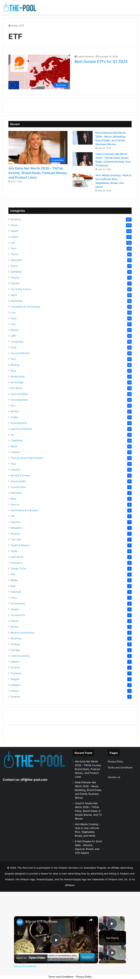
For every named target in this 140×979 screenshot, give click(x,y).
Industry (15, 469)
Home (14, 25)
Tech (13, 248)
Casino (15, 236)
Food (13, 318)
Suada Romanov (85, 56)
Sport (14, 295)
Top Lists (16, 539)
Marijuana (16, 527)
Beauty (15, 329)
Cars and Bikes (19, 393)
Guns (14, 597)
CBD (13, 335)
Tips (13, 324)
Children (15, 452)
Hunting (15, 644)
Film (13, 574)
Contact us (114, 777)
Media (14, 580)
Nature (15, 620)
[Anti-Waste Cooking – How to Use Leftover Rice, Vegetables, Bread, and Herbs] (83, 180)
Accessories (18, 603)
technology (17, 382)
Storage (15, 650)
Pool (13, 359)
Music (14, 446)
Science (15, 667)
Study (14, 551)
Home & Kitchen (20, 353)
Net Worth (16, 388)
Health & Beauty (20, 545)
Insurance (16, 562)
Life (13, 242)
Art (12, 434)
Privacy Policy (115, 761)
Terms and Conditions (120, 767)
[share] (91, 919)
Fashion (15, 283)
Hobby (14, 417)
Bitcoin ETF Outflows (41, 921)
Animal (14, 411)
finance (15, 277)
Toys (13, 463)
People (15, 609)
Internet (15, 522)
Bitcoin (15, 626)
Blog (13, 370)
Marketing (16, 300)
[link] (20, 922)
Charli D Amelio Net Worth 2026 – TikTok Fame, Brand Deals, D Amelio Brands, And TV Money (88, 811)
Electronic (16, 492)
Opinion (15, 661)
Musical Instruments (22, 632)
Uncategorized (19, 399)
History (15, 690)
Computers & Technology (25, 306)
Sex (13, 405)
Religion (15, 679)
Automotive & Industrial (24, 510)
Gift (13, 516)
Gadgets (15, 684)
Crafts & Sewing (20, 655)
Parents (15, 533)
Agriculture (17, 556)
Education (16, 260)
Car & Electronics (21, 289)
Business (16, 219)
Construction (18, 487)
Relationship (18, 376)
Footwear (16, 673)
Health (14, 231)
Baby (14, 498)
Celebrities (17, 440)
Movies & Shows (20, 475)
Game (14, 265)
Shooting (16, 638)
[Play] (112, 952)
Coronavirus (18, 615)
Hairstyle (16, 591)
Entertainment (19, 423)
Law (13, 312)
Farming (15, 696)
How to (15, 504)
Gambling (16, 271)
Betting (15, 364)
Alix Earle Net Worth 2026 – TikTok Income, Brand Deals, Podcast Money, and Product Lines (37, 172)
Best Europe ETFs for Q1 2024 (101, 61)
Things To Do (18, 568)
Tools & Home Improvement (27, 457)
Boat (13, 586)
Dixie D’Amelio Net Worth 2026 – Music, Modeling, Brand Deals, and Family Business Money (88, 790)
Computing (17, 341)
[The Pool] (20, 7)
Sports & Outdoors (21, 428)
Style (14, 347)
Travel (14, 254)
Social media (18, 481)
